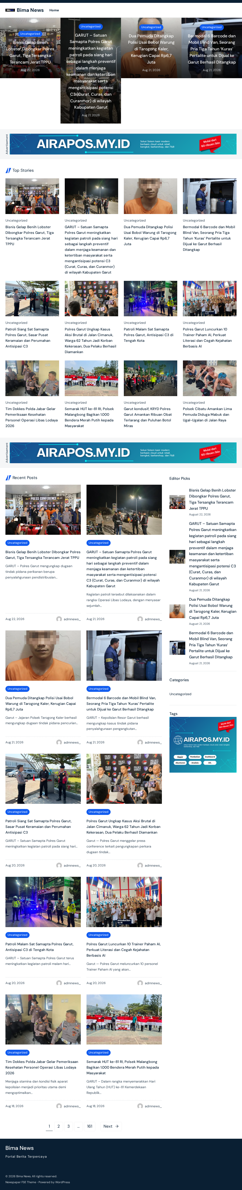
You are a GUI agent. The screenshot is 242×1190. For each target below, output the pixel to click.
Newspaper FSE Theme (20, 1182)
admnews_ (72, 619)
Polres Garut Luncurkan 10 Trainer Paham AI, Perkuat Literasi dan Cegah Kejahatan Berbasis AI (207, 338)
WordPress (62, 1182)
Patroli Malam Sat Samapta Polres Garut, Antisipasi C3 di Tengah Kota (148, 335)
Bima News (30, 10)
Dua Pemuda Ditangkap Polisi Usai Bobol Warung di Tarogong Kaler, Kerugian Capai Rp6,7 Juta (151, 49)
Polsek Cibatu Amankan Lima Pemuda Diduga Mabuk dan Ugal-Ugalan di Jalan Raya (207, 415)
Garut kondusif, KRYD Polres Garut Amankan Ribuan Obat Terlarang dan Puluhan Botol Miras (148, 417)
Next (111, 1126)
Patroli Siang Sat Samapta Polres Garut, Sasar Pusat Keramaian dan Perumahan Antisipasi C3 (27, 338)
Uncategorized (30, 34)
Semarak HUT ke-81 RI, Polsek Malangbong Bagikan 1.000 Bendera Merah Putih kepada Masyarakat (89, 417)
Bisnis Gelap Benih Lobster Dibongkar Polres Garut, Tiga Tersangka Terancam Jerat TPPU (30, 52)
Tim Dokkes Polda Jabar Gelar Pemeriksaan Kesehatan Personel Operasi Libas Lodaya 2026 (31, 417)
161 (89, 1126)
